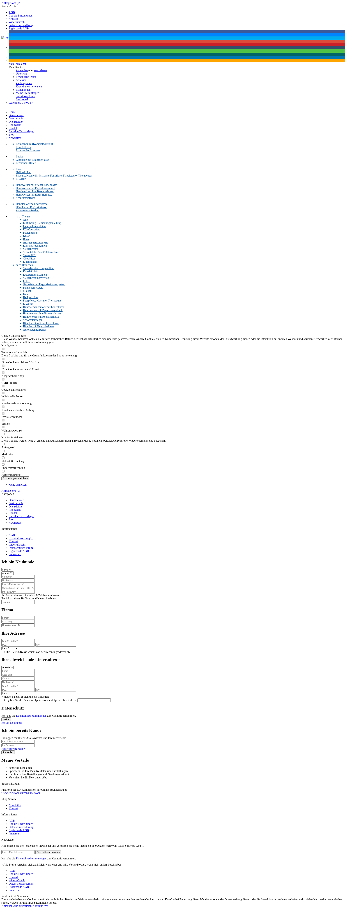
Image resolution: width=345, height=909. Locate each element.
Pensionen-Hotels (33, 287)
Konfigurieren (40, 905)
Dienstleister (16, 506)
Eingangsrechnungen (35, 245)
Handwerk (15, 509)
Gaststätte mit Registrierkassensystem (44, 284)
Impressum (15, 554)
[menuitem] (172, 3)
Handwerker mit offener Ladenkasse (36, 184)
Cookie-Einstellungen (21, 15)
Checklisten (29, 258)
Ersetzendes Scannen (28, 150)
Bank (26, 239)
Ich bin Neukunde (11, 722)
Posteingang (30, 232)
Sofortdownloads (25, 96)
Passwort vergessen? (13, 748)
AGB (12, 12)
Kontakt (13, 18)
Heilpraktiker (23, 172)
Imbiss (19, 156)
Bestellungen (23, 89)
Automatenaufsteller (27, 210)
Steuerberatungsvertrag (36, 277)
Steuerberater (30, 248)
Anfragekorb (10, 2)
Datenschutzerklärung (21, 25)
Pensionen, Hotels (26, 162)
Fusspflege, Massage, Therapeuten (42, 300)
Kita (18, 169)
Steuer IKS (29, 255)
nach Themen (23, 216)
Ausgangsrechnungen (35, 242)
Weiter (6, 719)
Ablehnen (7, 905)
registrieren (40, 70)
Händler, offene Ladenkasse (31, 203)
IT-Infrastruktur (31, 229)
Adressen (21, 80)
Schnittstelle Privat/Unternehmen (41, 252)
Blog (11, 519)
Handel (13, 512)
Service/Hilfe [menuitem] (17, 19)
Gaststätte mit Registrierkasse (32, 159)
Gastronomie (16, 503)
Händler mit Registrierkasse (31, 207)
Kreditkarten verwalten (29, 86)
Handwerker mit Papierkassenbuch (35, 188)
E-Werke (21, 178)
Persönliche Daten (26, 76)
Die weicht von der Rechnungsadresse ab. (38, 651)
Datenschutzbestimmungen (31, 715)
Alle (25, 219)
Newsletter (15, 522)
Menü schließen (18, 484)
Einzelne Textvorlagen (21, 516)
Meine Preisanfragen (27, 92)
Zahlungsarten (24, 83)
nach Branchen (24, 264)
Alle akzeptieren (22, 905)
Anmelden (22, 70)
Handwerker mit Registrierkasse (34, 194)
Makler (27, 290)
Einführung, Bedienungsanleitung (42, 222)
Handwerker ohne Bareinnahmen (35, 191)
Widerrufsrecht (17, 22)
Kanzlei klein (23, 147)
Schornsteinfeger (25, 197)
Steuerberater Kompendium (38, 268)
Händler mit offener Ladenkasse (41, 323)
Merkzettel (22, 99)
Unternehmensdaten (34, 226)
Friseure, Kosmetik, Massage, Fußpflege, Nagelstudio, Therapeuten (54, 175)
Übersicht (21, 73)
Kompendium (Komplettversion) (34, 143)
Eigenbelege (30, 261)
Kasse (26, 235)
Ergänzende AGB (19, 551)
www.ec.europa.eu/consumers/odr (20, 792)
